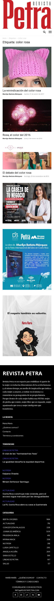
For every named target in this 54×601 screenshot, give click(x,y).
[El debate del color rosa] (27, 156)
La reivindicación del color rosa (22, 90)
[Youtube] (39, 595)
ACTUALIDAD (9, 490)
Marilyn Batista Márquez (12, 94)
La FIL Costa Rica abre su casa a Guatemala (25, 505)
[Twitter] (33, 595)
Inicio (5, 38)
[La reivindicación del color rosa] (27, 67)
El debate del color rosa (17, 172)
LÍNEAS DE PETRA (10, 450)
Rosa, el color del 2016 (17, 135)
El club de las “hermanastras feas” (20, 454)
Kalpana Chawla (10, 474)
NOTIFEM (7, 470)
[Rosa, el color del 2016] (27, 115)
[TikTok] (27, 595)
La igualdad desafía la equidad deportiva (23, 462)
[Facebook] (15, 595)
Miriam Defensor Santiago (16, 482)
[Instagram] (21, 595)
